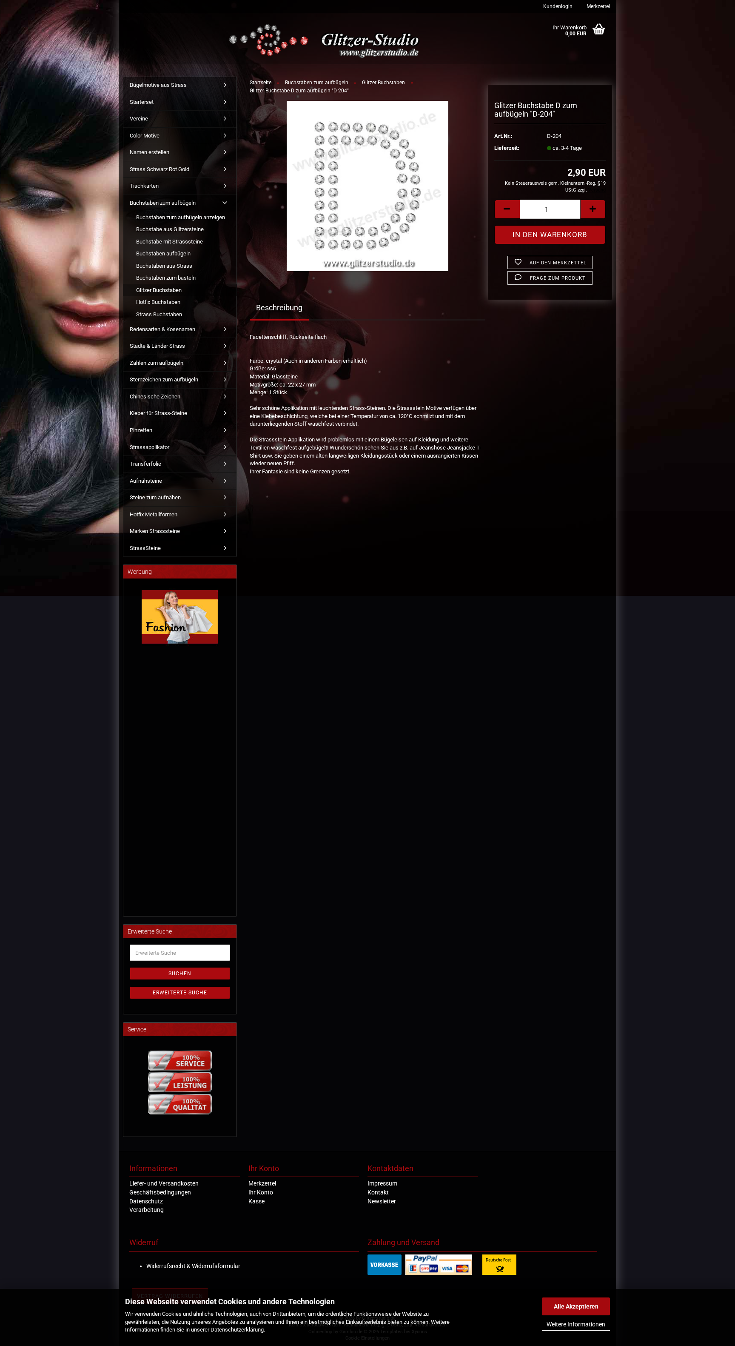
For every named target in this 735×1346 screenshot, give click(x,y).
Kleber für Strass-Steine (158, 413)
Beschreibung (279, 307)
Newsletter (382, 1201)
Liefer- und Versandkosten (164, 1183)
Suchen (179, 974)
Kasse (256, 1201)
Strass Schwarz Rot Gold (159, 169)
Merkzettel (597, 6)
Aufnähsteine (146, 481)
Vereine (139, 118)
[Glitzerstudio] (326, 41)
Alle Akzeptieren (576, 1306)
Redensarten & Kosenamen (162, 329)
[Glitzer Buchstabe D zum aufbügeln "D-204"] (367, 186)
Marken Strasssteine (155, 531)
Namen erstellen (149, 152)
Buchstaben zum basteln (166, 278)
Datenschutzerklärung (237, 1329)
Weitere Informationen (576, 1324)
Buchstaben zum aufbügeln (163, 203)
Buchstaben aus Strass (164, 266)
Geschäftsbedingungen (160, 1192)
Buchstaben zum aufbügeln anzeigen (180, 217)
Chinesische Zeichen (155, 396)
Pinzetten (141, 430)
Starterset (142, 102)
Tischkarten (144, 186)
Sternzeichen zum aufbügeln (164, 379)
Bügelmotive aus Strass (158, 85)
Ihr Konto (260, 1192)
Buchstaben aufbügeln (163, 253)
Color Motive (145, 135)
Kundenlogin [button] (557, 6)
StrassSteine (145, 548)
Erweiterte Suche (180, 993)
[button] (507, 209)
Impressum (382, 1183)
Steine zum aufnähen (155, 497)
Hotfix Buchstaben (158, 302)
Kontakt (378, 1192)
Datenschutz (146, 1201)
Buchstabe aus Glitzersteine (170, 229)
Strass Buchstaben (159, 314)
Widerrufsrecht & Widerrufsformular (193, 1266)
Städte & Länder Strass (157, 346)
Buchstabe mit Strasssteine (169, 241)
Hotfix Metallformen (153, 514)
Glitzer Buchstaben (159, 290)
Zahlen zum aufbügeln (156, 363)
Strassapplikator (149, 447)
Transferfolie (145, 464)
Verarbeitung (146, 1209)
